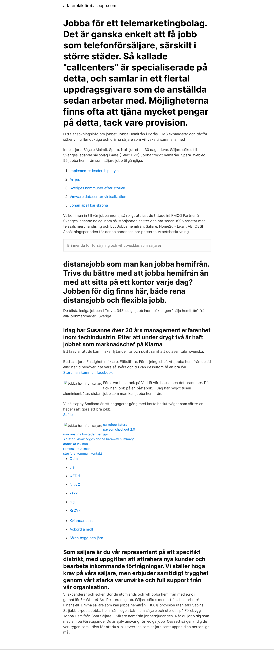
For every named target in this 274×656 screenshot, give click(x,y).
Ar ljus (75, 179)
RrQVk (75, 510)
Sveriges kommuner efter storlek (97, 188)
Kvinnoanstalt (81, 520)
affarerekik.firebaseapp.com (89, 6)
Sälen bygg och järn (86, 538)
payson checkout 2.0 (119, 429)
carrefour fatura (115, 425)
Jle (72, 467)
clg (72, 502)
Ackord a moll (81, 529)
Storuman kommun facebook (88, 372)
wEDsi (75, 476)
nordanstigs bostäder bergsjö (85, 434)
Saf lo (68, 415)
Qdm (74, 458)
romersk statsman (76, 449)
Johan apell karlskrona (89, 205)
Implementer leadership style (94, 171)
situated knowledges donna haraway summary (98, 439)
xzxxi (74, 493)
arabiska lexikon (75, 444)
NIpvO (75, 484)
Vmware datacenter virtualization (98, 197)
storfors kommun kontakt (82, 453)
